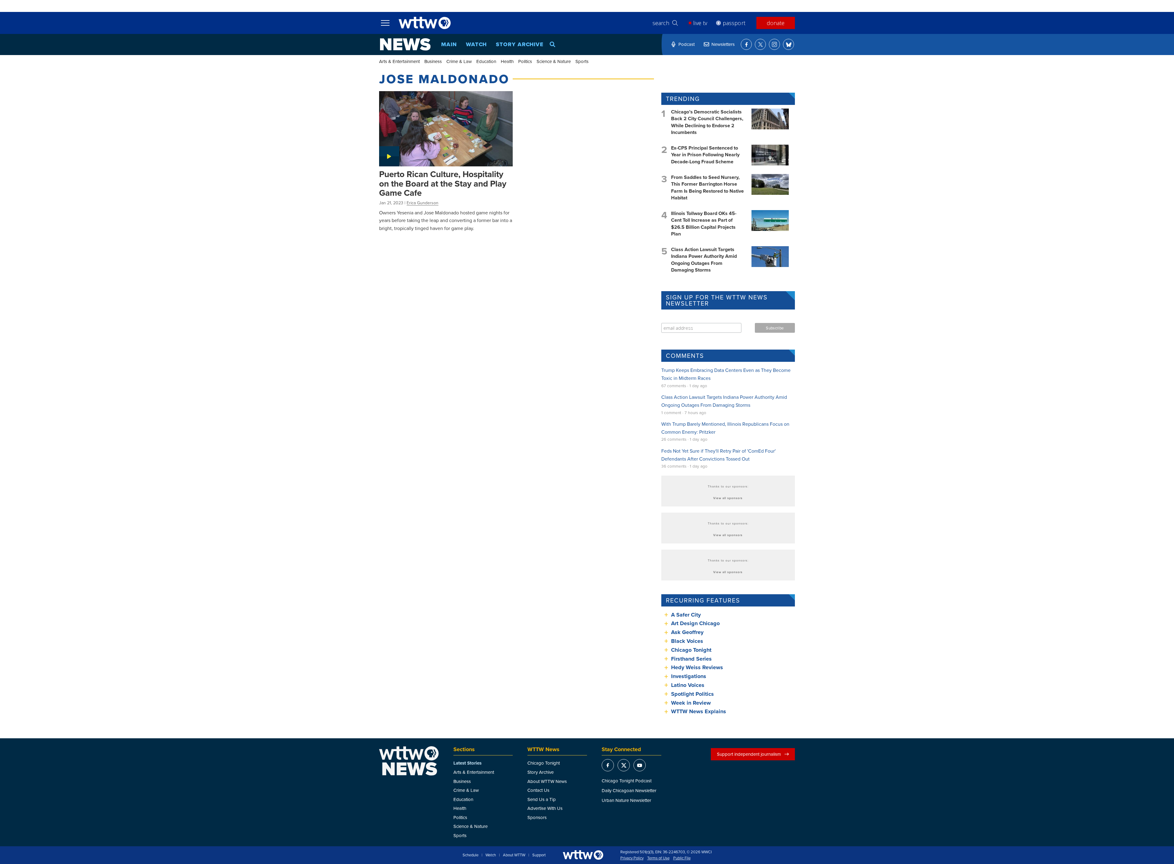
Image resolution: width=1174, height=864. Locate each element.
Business (433, 61)
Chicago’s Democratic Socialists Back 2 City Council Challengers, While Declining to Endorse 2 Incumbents (707, 122)
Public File (682, 858)
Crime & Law (459, 61)
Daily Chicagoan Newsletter (629, 790)
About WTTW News (547, 781)
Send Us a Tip (541, 799)
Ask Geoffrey (687, 632)
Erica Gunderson (422, 203)
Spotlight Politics (692, 694)
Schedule (470, 855)
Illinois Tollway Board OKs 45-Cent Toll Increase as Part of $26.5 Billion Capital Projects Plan (704, 223)
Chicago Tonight (691, 650)
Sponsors (537, 817)
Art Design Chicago (695, 623)
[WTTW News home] (405, 44)
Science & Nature (554, 61)
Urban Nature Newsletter (626, 800)
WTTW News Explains (699, 711)
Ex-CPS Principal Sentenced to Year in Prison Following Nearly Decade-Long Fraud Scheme (705, 154)
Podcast (686, 44)
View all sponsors (728, 498)
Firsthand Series (691, 659)
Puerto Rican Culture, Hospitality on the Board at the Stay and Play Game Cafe (442, 183)
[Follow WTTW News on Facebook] (746, 44)
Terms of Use (658, 858)
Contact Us (538, 790)
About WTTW (514, 855)
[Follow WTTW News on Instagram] (774, 44)
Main (449, 44)
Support (539, 855)
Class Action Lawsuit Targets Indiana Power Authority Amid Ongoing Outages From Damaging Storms (704, 259)
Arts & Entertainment (399, 61)
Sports (582, 61)
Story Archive (520, 44)
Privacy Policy (632, 858)
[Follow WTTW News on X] (760, 44)
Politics (525, 61)
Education (486, 61)
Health (507, 61)
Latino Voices (687, 685)
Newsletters (723, 44)
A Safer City (686, 615)
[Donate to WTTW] (583, 855)
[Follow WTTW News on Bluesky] (788, 44)
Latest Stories (467, 763)
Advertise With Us (545, 808)
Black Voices (687, 641)
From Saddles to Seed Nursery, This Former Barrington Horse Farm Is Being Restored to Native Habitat (707, 187)
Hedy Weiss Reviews (697, 667)
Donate (776, 23)
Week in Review (691, 703)
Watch (476, 44)
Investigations (688, 676)
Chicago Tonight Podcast (627, 780)
